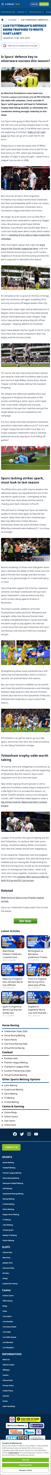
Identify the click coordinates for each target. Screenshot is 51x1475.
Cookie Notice (13, 1453)
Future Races (10, 1039)
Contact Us (11, 1147)
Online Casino (11, 1116)
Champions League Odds (16, 1066)
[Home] (2, 19)
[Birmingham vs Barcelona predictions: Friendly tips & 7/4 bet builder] (38, 941)
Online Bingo (10, 1112)
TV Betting (9, 1097)
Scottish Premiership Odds (17, 1070)
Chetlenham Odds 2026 (15, 1031)
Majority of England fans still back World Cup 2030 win (13, 981)
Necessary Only (25, 1465)
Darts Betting (10, 1093)
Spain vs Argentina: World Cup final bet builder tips (12, 1009)
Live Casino (9, 1120)
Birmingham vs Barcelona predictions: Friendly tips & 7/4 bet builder (38, 954)
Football (12, 19)
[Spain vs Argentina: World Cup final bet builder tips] (12, 997)
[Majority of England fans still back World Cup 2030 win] (12, 969)
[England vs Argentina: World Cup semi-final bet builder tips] (38, 997)
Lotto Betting (10, 1085)
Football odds (11, 1058)
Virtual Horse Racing (14, 1047)
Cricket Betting (11, 1102)
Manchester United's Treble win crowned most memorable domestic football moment (12, 954)
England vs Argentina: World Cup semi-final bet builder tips (37, 1009)
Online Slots (10, 1124)
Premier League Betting (16, 1062)
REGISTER (44, 4)
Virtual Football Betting (15, 1075)
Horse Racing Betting (14, 1035)
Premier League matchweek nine (17, 96)
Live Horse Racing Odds (16, 1043)
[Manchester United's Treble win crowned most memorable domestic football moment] (12, 941)
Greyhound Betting (13, 1089)
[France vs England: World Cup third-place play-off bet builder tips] (38, 969)
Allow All (25, 1460)
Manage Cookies (25, 1470)
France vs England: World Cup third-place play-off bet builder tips (37, 982)
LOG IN (34, 4)
